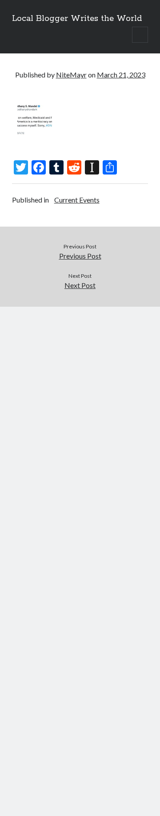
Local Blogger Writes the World (77, 18)
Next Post (80, 285)
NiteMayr (71, 74)
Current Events (77, 199)
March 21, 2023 (121, 74)
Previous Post (80, 256)
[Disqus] (80, 418)
